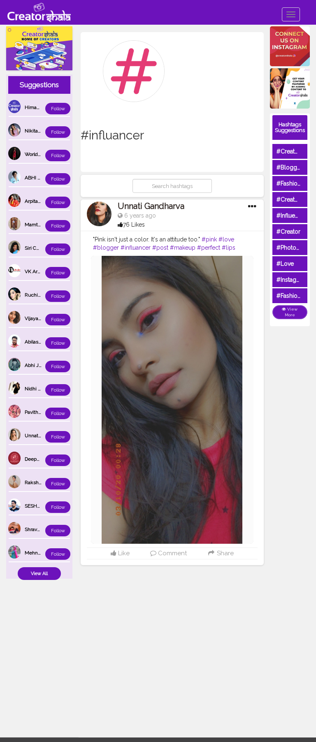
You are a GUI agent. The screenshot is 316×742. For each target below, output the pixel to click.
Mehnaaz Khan (41, 553)
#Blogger (289, 167)
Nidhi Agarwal (40, 389)
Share (224, 553)
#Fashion (288, 183)
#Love (285, 263)
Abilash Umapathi (44, 342)
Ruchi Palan (38, 295)
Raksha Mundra (42, 482)
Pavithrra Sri (38, 412)
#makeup (182, 247)
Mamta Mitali (39, 224)
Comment (171, 553)
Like (123, 553)
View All (39, 573)
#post (160, 247)
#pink (209, 239)
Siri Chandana (40, 248)
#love (226, 239)
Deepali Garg (39, 459)
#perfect (208, 247)
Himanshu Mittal (43, 107)
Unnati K (34, 435)
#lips (228, 247)
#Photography (295, 247)
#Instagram (291, 279)
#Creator (288, 231)
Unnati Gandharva (151, 206)
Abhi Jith (34, 365)
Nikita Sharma (40, 131)
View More (291, 312)
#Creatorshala (295, 151)
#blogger (106, 247)
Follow (58, 108)
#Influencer (291, 215)
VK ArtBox (36, 271)
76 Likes (134, 224)
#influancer (136, 247)
